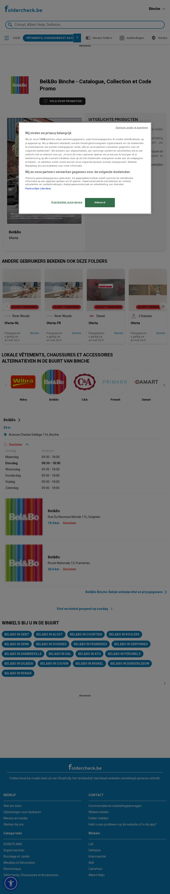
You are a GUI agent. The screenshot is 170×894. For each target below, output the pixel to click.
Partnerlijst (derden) (38, 188)
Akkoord (100, 202)
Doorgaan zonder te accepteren (132, 127)
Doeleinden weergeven (66, 202)
